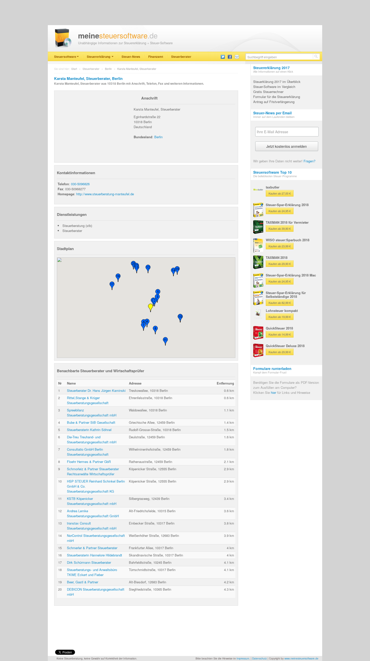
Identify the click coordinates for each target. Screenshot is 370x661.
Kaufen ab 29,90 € (280, 264)
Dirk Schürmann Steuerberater (89, 562)
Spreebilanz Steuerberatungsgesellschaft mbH (91, 412)
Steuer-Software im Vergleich (274, 86)
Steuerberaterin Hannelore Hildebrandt (94, 555)
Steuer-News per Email (272, 112)
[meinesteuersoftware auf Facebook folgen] (229, 56)
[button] (147, 323)
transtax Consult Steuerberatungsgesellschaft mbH (91, 526)
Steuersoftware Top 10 (272, 172)
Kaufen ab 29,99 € (280, 352)
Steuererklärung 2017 (271, 67)
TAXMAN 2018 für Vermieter (287, 222)
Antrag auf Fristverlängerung (273, 101)
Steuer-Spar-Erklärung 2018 (287, 204)
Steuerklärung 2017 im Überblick (277, 81)
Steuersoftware (65, 56)
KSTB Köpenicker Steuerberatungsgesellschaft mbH (91, 501)
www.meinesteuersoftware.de (301, 658)
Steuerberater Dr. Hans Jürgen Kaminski (96, 390)
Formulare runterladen (272, 368)
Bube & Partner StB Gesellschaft (91, 422)
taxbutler (272, 187)
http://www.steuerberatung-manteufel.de (105, 194)
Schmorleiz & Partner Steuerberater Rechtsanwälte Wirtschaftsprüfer (93, 471)
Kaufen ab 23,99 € (280, 246)
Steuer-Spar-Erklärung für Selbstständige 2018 (286, 294)
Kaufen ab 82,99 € (280, 303)
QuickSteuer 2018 (279, 328)
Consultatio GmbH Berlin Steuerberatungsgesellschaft (87, 452)
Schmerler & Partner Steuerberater (92, 547)
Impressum (243, 658)
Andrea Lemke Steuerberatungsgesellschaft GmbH (93, 513)
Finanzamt (155, 56)
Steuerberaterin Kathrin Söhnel (89, 429)
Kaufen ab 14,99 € (280, 334)
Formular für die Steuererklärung (276, 96)
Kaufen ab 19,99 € (280, 317)
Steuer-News (131, 56)
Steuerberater (181, 56)
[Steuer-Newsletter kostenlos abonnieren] (236, 56)
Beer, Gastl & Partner (82, 582)
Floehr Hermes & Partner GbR (89, 461)
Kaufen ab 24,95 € (280, 211)
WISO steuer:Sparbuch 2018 (287, 240)
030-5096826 (80, 183)
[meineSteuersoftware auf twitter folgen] (222, 56)
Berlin (108, 69)
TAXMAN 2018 (276, 257)
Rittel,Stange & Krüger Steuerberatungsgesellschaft (87, 400)
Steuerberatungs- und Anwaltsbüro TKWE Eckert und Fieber (92, 572)
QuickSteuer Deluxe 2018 (285, 345)
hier (273, 392)
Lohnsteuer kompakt (282, 310)
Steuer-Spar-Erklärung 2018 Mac (291, 275)
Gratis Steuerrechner (268, 91)
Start (74, 69)
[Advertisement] (94, 124)
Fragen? (309, 161)
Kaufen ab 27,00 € (280, 193)
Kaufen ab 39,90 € (280, 228)
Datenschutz (259, 658)
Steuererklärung (99, 56)
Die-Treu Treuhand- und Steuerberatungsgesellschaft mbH (91, 439)
